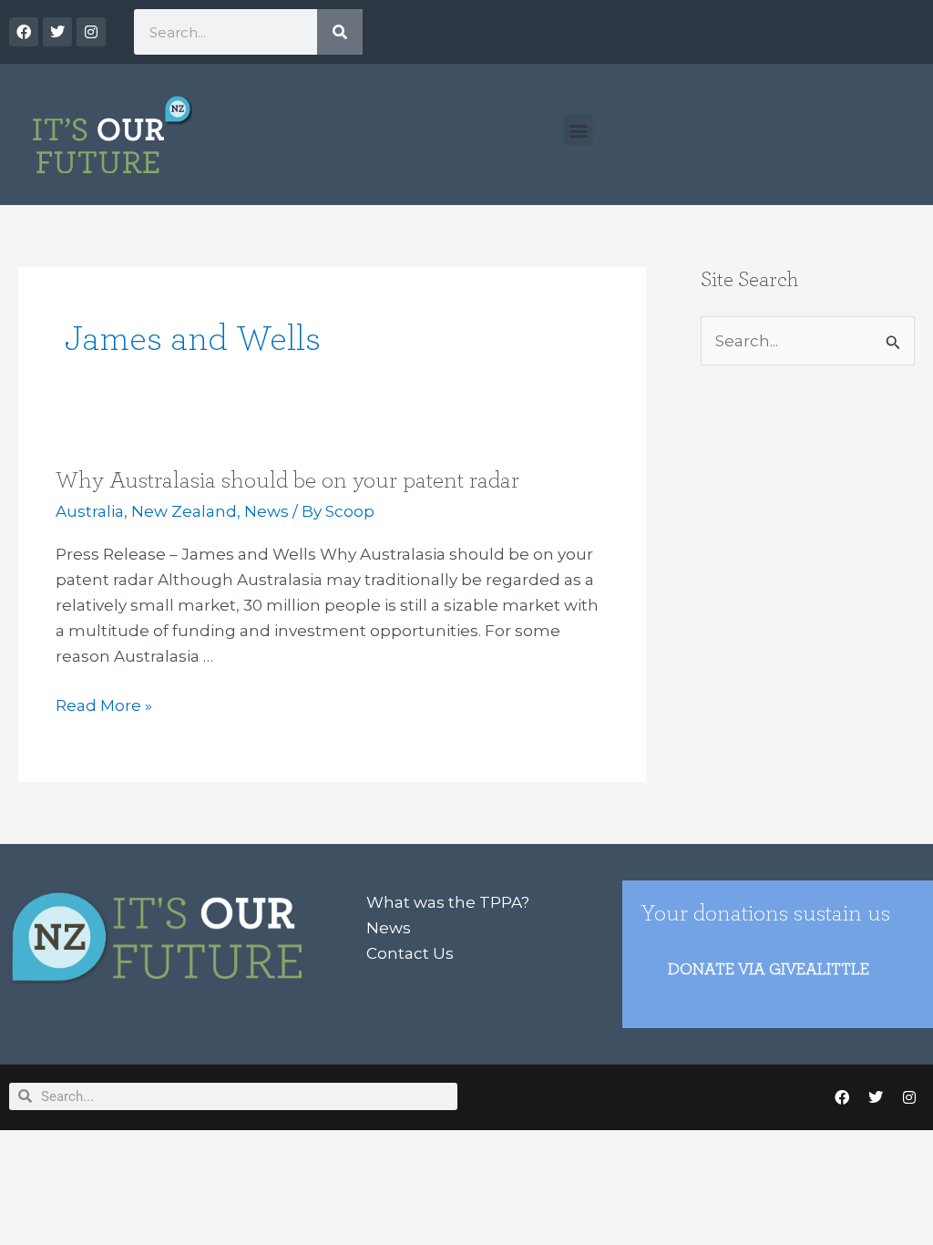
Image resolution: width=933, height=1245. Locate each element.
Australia (90, 511)
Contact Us (410, 953)
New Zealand (184, 511)
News (266, 511)
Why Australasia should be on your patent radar (287, 480)
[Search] (340, 32)
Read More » (104, 704)
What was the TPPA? (447, 902)
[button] (578, 130)
